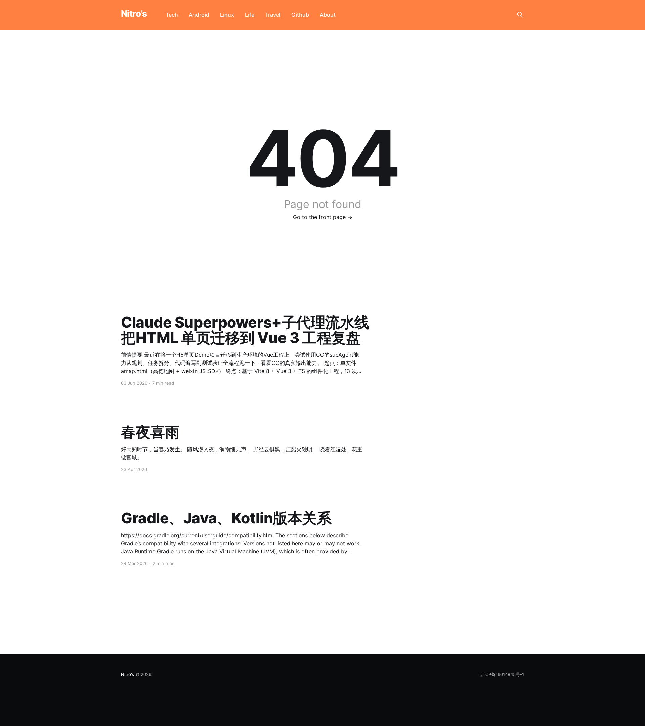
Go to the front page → (322, 217)
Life (249, 14)
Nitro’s (134, 13)
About (328, 14)
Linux (227, 14)
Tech (172, 14)
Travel (273, 14)
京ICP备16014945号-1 (502, 674)
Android (199, 14)
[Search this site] (520, 14)
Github (300, 14)
